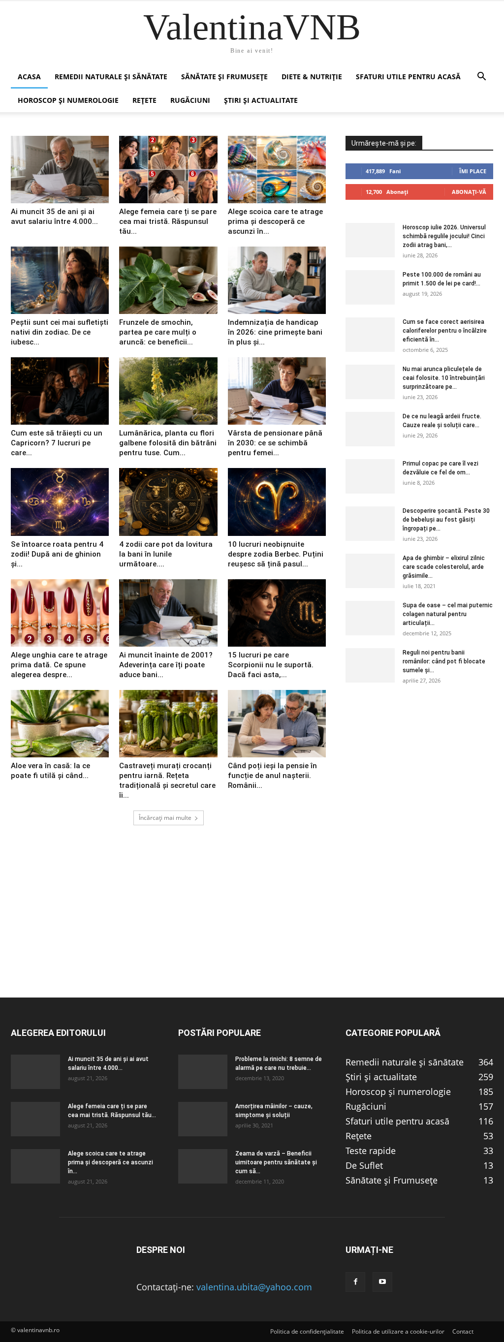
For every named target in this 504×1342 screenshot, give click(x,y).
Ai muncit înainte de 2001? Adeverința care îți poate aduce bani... (166, 665)
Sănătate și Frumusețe (224, 76)
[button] (481, 77)
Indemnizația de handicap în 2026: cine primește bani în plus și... (275, 332)
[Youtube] (382, 1282)
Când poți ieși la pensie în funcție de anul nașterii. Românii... (272, 775)
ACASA (29, 76)
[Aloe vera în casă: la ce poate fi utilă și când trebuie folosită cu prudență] (60, 723)
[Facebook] (355, 1282)
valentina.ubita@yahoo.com (254, 1287)
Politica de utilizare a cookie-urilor (398, 1331)
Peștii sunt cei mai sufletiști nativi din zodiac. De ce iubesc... (59, 332)
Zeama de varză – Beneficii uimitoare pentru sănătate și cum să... (276, 1162)
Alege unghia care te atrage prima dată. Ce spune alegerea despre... (59, 665)
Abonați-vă (469, 191)
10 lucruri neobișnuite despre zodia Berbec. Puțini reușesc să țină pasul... (275, 554)
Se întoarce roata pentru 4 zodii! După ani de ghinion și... (57, 554)
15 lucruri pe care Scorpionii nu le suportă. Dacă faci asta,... (271, 665)
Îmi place (472, 171)
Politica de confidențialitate (307, 1331)
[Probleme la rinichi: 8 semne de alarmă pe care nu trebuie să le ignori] (202, 1072)
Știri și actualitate (261, 100)
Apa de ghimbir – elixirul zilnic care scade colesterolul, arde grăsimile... (444, 567)
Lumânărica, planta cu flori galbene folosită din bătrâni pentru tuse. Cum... (168, 443)
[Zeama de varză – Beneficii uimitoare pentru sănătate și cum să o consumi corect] (202, 1166)
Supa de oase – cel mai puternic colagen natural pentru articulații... (448, 614)
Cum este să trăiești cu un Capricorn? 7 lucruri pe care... (56, 443)
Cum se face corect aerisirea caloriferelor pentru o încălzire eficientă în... (445, 330)
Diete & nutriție (312, 76)
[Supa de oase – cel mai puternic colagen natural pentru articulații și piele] (370, 618)
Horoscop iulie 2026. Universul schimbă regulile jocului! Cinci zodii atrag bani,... (444, 236)
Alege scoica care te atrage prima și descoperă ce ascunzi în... (275, 221)
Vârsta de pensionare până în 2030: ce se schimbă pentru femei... (275, 443)
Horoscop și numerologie (68, 100)
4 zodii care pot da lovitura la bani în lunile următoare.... (166, 554)
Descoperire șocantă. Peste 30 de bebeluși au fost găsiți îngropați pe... (446, 519)
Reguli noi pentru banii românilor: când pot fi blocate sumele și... (444, 661)
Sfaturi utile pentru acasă (408, 76)
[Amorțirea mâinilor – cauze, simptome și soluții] (202, 1119)
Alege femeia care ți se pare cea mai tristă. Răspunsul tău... (168, 221)
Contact (462, 1331)
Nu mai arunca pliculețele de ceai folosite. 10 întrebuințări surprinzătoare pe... (444, 378)
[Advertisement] (252, 928)
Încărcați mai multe (165, 817)
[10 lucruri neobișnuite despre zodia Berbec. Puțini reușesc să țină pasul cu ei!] (277, 501)
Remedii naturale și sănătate (111, 76)
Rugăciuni (190, 100)
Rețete (144, 100)
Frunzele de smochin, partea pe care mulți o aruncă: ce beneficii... (157, 332)
